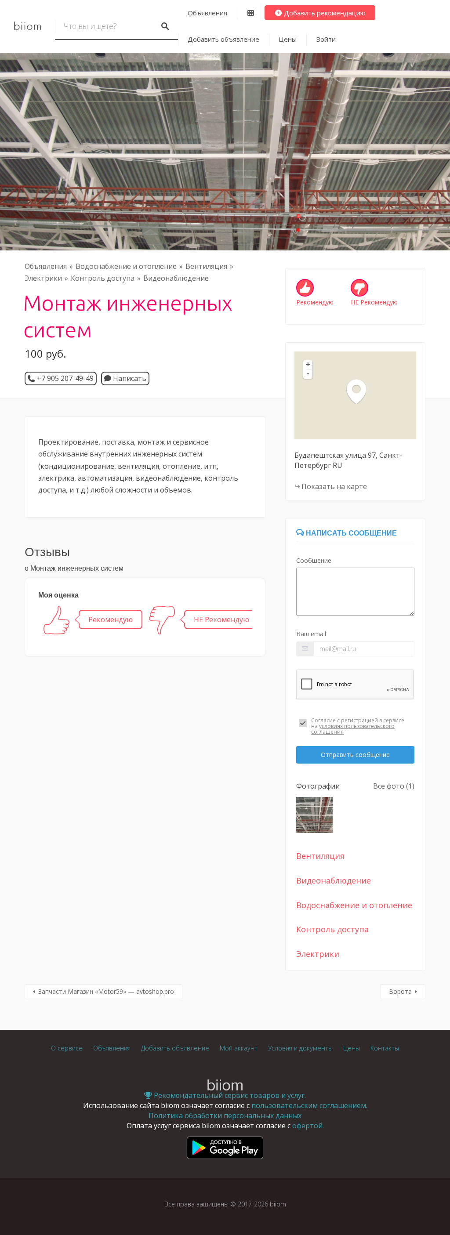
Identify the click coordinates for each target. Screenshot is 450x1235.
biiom (27, 26)
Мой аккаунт (239, 1048)
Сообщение (313, 560)
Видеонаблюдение (176, 278)
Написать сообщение (350, 533)
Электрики (43, 278)
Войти (326, 39)
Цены (288, 39)
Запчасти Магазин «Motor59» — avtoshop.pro (106, 991)
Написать (128, 378)
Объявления (207, 12)
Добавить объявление (223, 39)
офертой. (308, 1125)
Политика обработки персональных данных (225, 1115)
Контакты (384, 1048)
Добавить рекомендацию (324, 12)
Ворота (400, 991)
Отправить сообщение (355, 754)
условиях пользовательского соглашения (353, 728)
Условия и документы (300, 1048)
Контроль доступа (102, 278)
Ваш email (311, 634)
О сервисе (67, 1048)
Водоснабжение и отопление (126, 266)
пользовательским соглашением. (309, 1105)
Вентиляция (206, 266)
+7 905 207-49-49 (65, 378)
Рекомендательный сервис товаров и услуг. (229, 1095)
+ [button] (308, 364)
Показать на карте (334, 486)
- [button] (308, 373)
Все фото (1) (393, 786)
